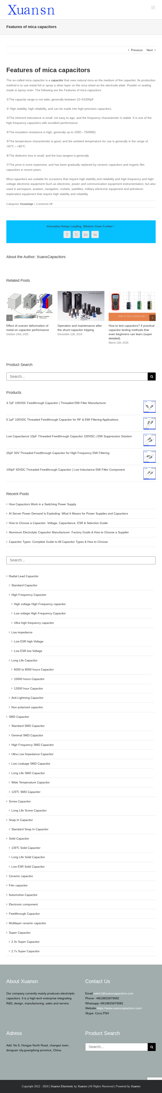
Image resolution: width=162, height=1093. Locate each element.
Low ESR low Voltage (28, 651)
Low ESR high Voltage (28, 641)
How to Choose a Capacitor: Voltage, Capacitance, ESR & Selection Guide (58, 523)
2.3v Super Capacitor (25, 941)
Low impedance (21, 632)
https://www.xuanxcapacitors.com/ (119, 1008)
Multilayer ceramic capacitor (27, 923)
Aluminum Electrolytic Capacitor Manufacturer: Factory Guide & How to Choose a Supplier (69, 532)
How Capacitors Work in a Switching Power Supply (42, 504)
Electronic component (23, 904)
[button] (9, 318)
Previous (137, 50)
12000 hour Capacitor (28, 688)
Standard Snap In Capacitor (30, 829)
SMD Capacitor (19, 716)
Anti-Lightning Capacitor (27, 697)
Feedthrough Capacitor (24, 913)
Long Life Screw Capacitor (29, 810)
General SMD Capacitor (27, 735)
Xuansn (82, 1086)
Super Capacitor (20, 932)
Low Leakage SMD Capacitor (30, 763)
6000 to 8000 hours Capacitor (34, 669)
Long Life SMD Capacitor (28, 773)
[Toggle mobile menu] (153, 7)
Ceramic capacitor (21, 876)
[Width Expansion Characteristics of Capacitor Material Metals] (132, 292)
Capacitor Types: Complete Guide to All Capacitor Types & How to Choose (58, 541)
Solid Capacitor (19, 838)
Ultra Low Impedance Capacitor (32, 754)
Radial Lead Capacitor (24, 576)
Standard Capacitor (24, 585)
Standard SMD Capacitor (28, 725)
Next (150, 50)
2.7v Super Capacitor (25, 951)
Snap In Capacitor (21, 820)
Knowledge (26, 204)
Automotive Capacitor (23, 895)
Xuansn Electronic (62, 1086)
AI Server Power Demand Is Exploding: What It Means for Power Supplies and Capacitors (68, 513)
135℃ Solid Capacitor (25, 847)
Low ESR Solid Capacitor (28, 866)
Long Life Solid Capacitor (28, 857)
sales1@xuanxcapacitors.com (113, 993)
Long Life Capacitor (24, 660)
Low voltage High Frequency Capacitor (40, 613)
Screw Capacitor (20, 801)
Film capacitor (18, 885)
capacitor (56, 80)
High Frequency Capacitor (28, 594)
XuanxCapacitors (51, 257)
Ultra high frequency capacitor (34, 622)
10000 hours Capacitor (29, 679)
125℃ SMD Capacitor (25, 792)
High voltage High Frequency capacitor (40, 604)
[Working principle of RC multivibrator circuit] (81, 292)
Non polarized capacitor (27, 707)
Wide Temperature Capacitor (30, 782)
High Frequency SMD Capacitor (32, 744)
